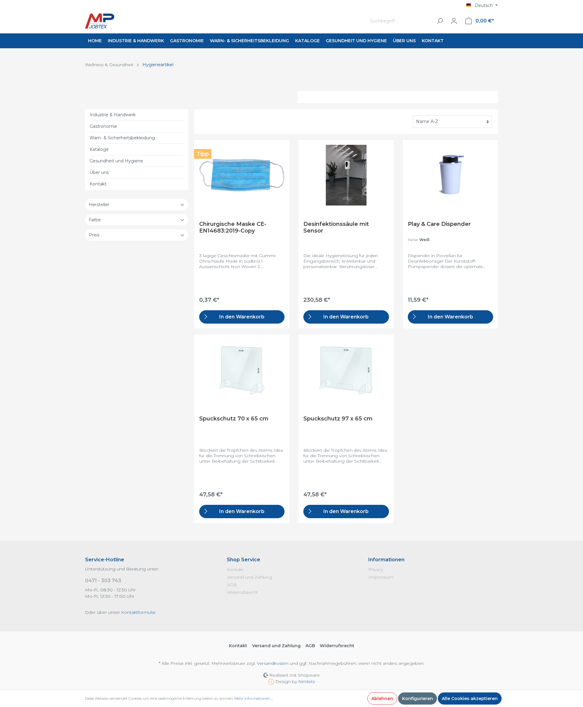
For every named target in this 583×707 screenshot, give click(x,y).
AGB (232, 584)
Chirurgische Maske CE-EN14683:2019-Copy (232, 227)
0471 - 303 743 (103, 580)
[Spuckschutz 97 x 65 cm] (346, 369)
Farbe (95, 220)
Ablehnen (382, 698)
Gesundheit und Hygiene (116, 161)
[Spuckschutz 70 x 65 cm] (242, 369)
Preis (94, 235)
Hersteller (99, 204)
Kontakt (98, 184)
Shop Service (243, 560)
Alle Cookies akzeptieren (470, 698)
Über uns (99, 172)
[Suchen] (440, 21)
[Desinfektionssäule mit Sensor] (346, 175)
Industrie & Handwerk (113, 114)
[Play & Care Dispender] (450, 175)
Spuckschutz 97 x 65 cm (338, 418)
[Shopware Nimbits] (271, 681)
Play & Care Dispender (439, 224)
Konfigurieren (417, 698)
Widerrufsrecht (242, 592)
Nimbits (306, 681)
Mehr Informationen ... (253, 698)
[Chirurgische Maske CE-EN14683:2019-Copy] (242, 175)
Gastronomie (103, 126)
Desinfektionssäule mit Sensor (336, 227)
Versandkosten (272, 663)
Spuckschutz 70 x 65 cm (233, 418)
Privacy (375, 569)
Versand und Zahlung (249, 577)
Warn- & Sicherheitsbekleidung (122, 138)
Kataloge (99, 149)
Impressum (380, 577)
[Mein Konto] (454, 21)
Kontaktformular (138, 612)
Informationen (386, 560)
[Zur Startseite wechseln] (220, 21)
